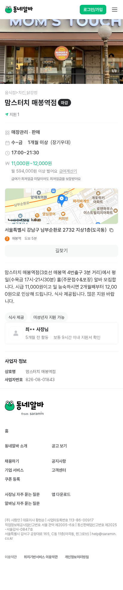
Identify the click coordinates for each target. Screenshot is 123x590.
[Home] (19, 9)
